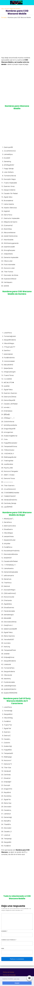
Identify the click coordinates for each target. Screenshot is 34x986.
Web (2, 948)
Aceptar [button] (17, 983)
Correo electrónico (9, 939)
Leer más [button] (16, 979)
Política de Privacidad (9, 975)
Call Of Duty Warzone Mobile (10, 8)
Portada (3, 17)
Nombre (4, 931)
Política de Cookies (8, 972)
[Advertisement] (17, 38)
